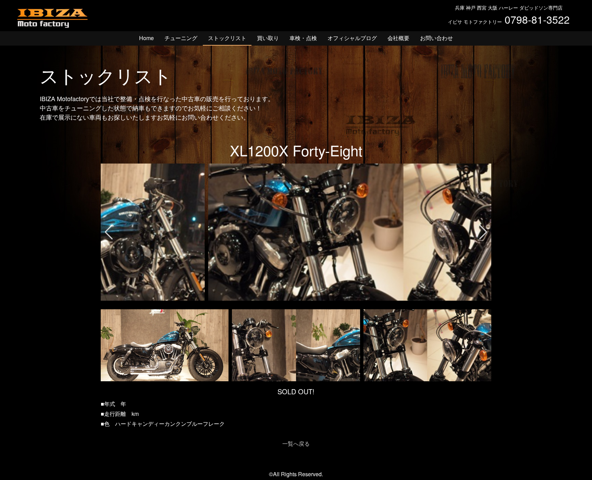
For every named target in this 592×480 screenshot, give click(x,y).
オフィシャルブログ (352, 38)
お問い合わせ (436, 38)
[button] (108, 232)
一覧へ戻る (296, 443)
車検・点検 (303, 38)
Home (146, 38)
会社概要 (398, 38)
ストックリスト (227, 38)
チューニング (180, 38)
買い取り (268, 38)
